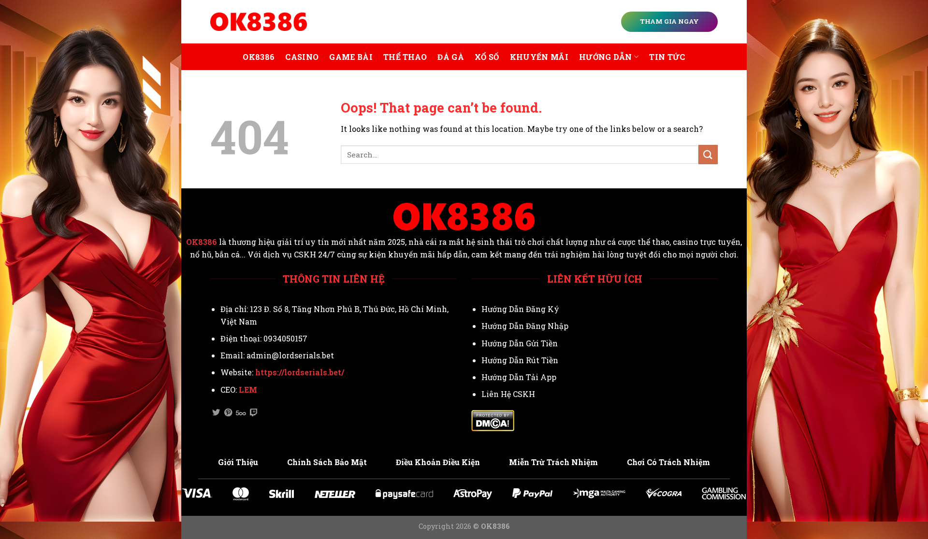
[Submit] (708, 154)
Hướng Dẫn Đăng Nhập (524, 326)
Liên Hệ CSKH (508, 394)
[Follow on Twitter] (216, 413)
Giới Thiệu (238, 462)
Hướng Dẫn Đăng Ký (520, 309)
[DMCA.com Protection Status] (492, 420)
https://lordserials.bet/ (299, 372)
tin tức (667, 57)
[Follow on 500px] (241, 413)
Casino (302, 57)
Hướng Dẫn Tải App (518, 377)
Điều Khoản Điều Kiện (438, 462)
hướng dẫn (605, 57)
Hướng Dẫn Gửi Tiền (519, 343)
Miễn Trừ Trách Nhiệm (553, 462)
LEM (248, 389)
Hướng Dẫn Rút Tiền (519, 360)
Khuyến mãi (539, 57)
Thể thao (405, 57)
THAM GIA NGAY (669, 21)
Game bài (351, 57)
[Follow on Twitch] (254, 413)
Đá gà (450, 57)
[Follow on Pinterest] (228, 413)
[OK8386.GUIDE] (258, 22)
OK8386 (259, 57)
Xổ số (487, 57)
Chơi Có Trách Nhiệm (668, 462)
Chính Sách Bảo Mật (327, 462)
